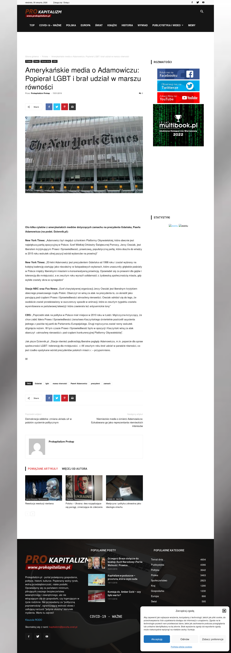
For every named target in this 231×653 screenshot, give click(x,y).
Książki (112, 25)
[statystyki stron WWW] (173, 225)
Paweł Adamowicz (79, 383)
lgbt (47, 383)
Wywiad (143, 25)
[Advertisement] (115, 43)
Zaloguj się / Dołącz (61, 2)
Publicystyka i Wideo (166, 25)
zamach (107, 383)
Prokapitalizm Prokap (40, 93)
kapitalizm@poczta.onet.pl (63, 627)
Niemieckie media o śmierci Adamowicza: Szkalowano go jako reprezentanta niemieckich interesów (117, 422)
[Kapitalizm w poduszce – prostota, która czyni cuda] (96, 580)
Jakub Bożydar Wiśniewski (37, 499)
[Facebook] (192, 2)
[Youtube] (203, 2)
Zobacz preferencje (212, 639)
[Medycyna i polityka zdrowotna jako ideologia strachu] (124, 488)
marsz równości (60, 383)
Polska (71, 25)
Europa (85, 25)
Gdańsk (38, 383)
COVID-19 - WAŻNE (114, 499)
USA (54, 61)
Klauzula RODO (33, 619)
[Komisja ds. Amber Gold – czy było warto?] (96, 596)
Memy (191, 25)
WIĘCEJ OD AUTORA (74, 468)
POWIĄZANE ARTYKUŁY (43, 468)
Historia (127, 25)
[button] (224, 610)
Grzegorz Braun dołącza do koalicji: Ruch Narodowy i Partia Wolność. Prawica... (125, 562)
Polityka (70, 499)
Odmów (184, 639)
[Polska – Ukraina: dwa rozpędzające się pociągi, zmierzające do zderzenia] (84, 488)
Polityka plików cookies (181, 646)
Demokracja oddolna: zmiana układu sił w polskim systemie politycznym (48, 420)
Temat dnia (45, 61)
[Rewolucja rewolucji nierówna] (43, 488)
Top (32, 25)
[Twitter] (197, 2)
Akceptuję (156, 639)
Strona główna (32, 56)
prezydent (95, 383)
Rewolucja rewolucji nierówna (39, 503)
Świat (99, 25)
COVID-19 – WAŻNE (50, 25)
